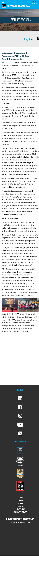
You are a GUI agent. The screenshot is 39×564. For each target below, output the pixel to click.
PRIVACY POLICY (20, 509)
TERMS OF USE (20, 506)
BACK (27, 42)
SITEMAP (20, 497)
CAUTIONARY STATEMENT (20, 512)
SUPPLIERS (20, 503)
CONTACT (20, 500)
